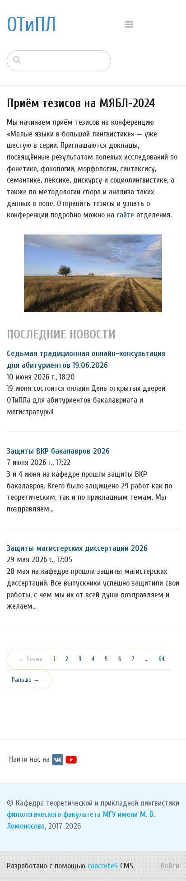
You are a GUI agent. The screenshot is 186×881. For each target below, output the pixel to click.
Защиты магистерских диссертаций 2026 (77, 548)
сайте (125, 215)
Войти (170, 866)
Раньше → (26, 680)
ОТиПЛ (31, 25)
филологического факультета (54, 814)
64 (161, 659)
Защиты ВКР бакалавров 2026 (58, 451)
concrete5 (103, 866)
